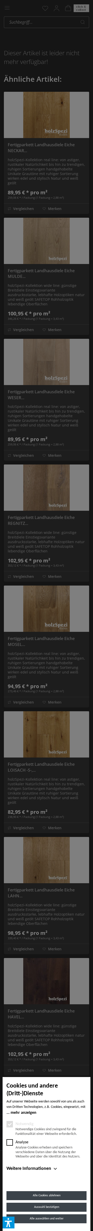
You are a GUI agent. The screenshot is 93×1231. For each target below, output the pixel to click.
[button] (8, 1222)
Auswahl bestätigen (46, 1207)
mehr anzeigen (23, 1113)
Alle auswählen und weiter (47, 1218)
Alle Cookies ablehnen (46, 1195)
